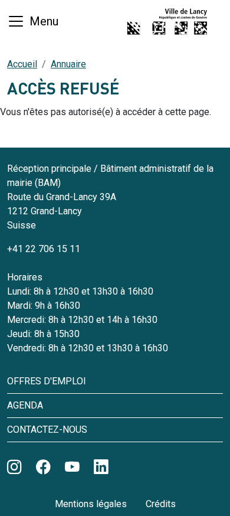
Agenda (25, 405)
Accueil (22, 64)
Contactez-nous (47, 429)
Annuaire (68, 64)
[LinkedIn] (101, 467)
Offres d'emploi (46, 381)
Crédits (161, 504)
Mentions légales (91, 504)
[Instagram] (14, 467)
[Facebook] (43, 467)
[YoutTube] (72, 467)
